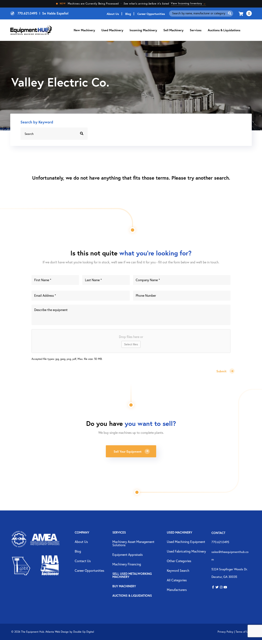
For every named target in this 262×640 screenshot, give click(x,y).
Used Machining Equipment (186, 542)
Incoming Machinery (143, 30)
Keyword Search (178, 571)
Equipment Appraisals (127, 555)
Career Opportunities (151, 14)
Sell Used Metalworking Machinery (132, 575)
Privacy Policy (225, 631)
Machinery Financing (126, 564)
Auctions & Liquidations (224, 30)
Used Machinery (112, 30)
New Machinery (84, 30)
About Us (113, 14)
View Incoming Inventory (188, 3)
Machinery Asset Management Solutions (133, 543)
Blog (128, 14)
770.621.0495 (220, 542)
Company (82, 532)
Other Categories (179, 561)
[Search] (229, 13)
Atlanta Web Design (57, 631)
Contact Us (83, 561)
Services (119, 532)
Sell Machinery (173, 30)
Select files (131, 344)
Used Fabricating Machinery (186, 551)
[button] (213, 587)
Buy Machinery (124, 586)
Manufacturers (177, 590)
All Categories (177, 580)
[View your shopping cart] (241, 13)
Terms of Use (243, 631)
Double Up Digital (83, 631)
